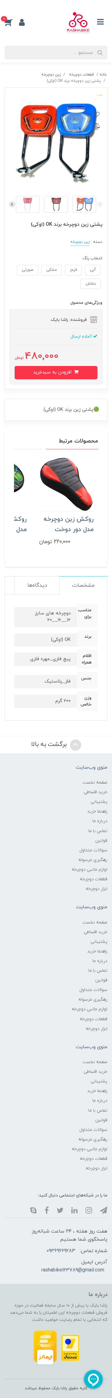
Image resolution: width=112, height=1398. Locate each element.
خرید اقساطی (95, 792)
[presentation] (100, 204)
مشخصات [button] (83, 585)
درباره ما (99, 821)
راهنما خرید (97, 811)
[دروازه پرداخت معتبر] (70, 1347)
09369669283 (60, 1251)
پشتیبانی (99, 802)
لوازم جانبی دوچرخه (89, 870)
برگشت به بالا (49, 744)
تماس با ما (97, 831)
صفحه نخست (94, 782)
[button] (12, 22)
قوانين (101, 841)
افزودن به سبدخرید (53, 372)
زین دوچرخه (80, 241)
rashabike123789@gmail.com (72, 1270)
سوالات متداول (93, 850)
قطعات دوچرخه (93, 879)
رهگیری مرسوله (92, 860)
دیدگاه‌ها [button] (37, 585)
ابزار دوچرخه (96, 889)
